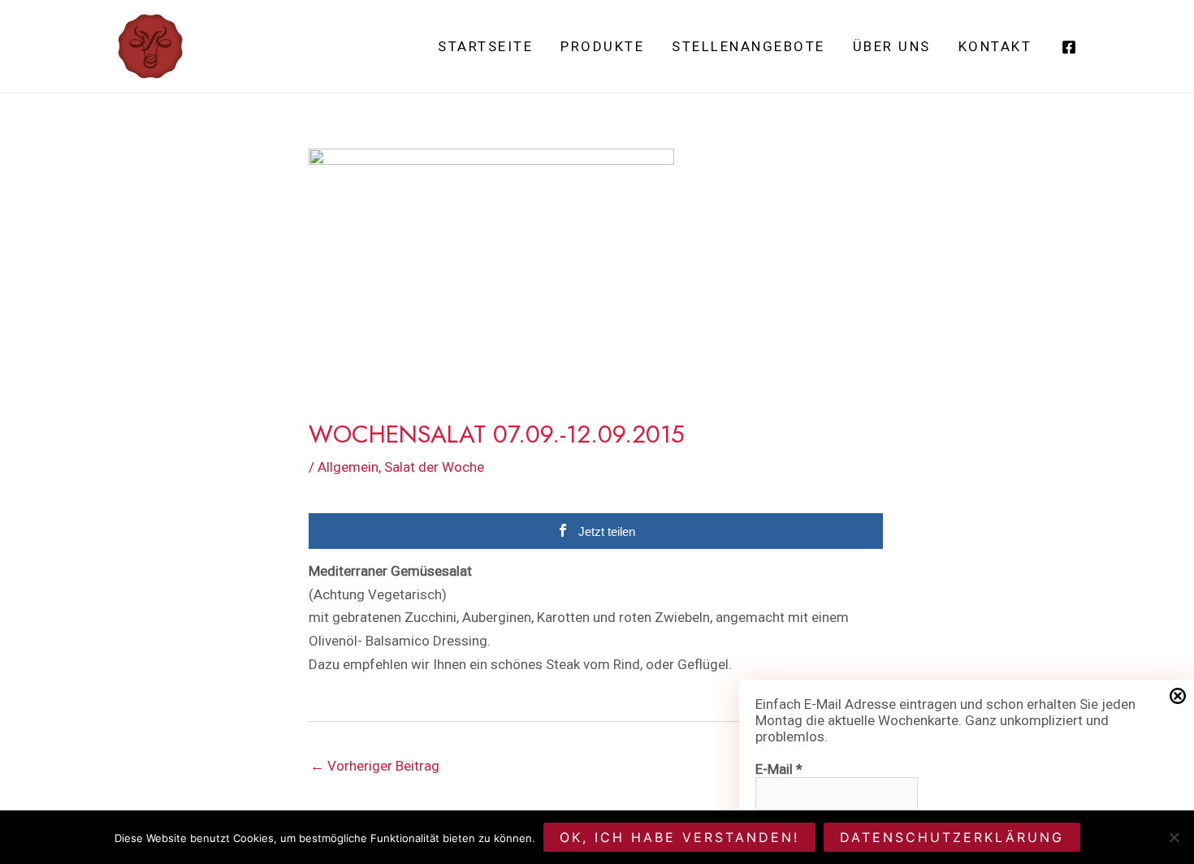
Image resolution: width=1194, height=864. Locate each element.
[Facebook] (1069, 47)
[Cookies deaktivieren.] (1174, 837)
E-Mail (778, 769)
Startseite (485, 46)
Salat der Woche (434, 467)
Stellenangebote (748, 46)
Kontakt (995, 46)
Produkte (602, 46)
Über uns (892, 46)
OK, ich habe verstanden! (679, 837)
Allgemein (348, 467)
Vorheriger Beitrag (374, 766)
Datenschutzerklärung (952, 837)
